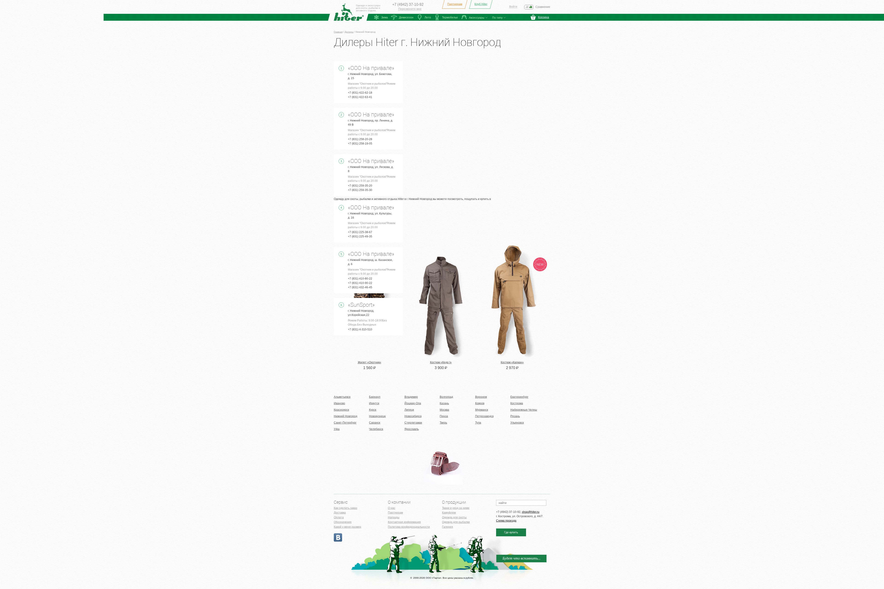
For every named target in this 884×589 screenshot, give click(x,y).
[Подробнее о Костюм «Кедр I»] (441, 357)
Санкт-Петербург (345, 422)
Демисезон (406, 17)
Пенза (444, 416)
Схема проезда (506, 520)
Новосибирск (413, 416)
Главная (338, 32)
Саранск (374, 422)
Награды (393, 517)
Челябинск (376, 429)
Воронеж (481, 396)
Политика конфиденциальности (409, 526)
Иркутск (374, 403)
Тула (478, 422)
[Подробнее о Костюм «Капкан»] (512, 357)
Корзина (543, 17)
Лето (428, 17)
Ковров (479, 403)
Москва (444, 409)
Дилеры (349, 32)
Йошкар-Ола (412, 403)
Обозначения (343, 522)
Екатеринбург (519, 396)
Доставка (340, 512)
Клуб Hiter (480, 4)
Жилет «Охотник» (369, 362)
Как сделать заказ (345, 508)
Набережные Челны (523, 409)
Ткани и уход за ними (455, 508)
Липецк (409, 409)
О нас (391, 508)
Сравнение (542, 7)
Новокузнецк (377, 416)
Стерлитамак (413, 422)
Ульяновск (517, 422)
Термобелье (450, 17)
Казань (444, 403)
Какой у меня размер (347, 526)
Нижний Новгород (345, 416)
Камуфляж (449, 512)
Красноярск (341, 409)
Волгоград (446, 396)
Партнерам (454, 4)
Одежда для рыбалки (456, 522)
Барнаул (374, 396)
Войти (513, 6)
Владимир (411, 396)
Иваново (339, 403)
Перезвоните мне (410, 9)
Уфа (337, 429)
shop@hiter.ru (530, 512)
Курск (372, 409)
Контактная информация (404, 522)
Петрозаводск (484, 416)
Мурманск (481, 409)
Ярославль (411, 429)
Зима (384, 17)
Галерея (447, 526)
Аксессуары (476, 17)
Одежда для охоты (454, 517)
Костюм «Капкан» (512, 362)
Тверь (443, 422)
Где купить (511, 532)
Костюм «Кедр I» (441, 362)
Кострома (516, 403)
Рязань (515, 416)
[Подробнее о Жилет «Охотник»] (369, 357)
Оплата (339, 517)
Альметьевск (342, 396)
